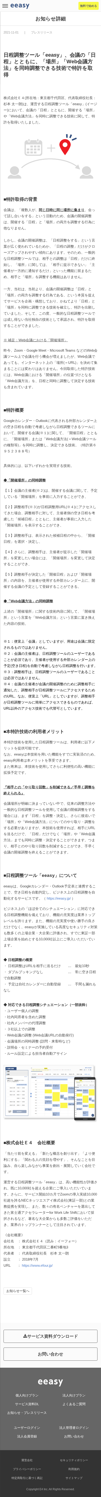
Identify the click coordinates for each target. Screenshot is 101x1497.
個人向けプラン (27, 1395)
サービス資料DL (27, 1404)
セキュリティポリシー (74, 1460)
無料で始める (88, 5)
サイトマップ (74, 1478)
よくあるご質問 (73, 1404)
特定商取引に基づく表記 (27, 1478)
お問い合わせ (50, 1354)
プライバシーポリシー (27, 1469)
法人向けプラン (73, 1395)
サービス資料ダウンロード (52, 1336)
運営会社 (27, 1460)
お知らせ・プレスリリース (27, 1413)
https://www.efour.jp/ (37, 1265)
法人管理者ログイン (74, 1428)
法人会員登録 (27, 1436)
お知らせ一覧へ (17, 1291)
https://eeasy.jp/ (59, 898)
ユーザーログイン (27, 1428)
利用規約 (74, 1469)
